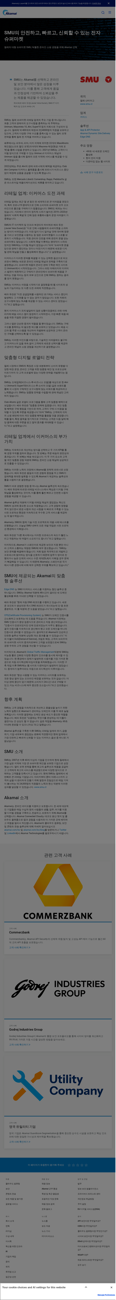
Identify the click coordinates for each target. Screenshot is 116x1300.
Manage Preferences (106, 1295)
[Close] (111, 1287)
